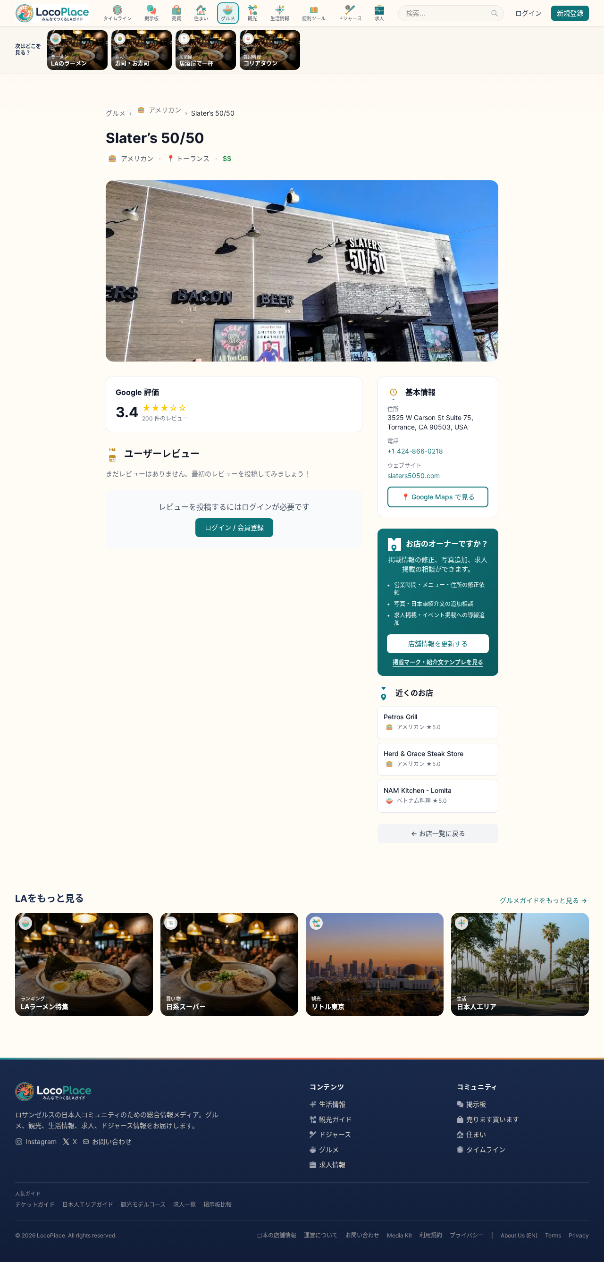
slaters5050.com (413, 475)
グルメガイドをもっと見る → (543, 900)
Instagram (41, 1141)
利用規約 (430, 1235)
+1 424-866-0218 (415, 451)
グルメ (116, 113)
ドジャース (335, 1134)
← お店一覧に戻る (438, 833)
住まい (476, 1134)
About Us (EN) (519, 1235)
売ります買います (492, 1119)
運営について (321, 1235)
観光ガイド (335, 1119)
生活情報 (332, 1104)
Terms (553, 1235)
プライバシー (467, 1235)
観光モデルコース (143, 1204)
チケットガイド (35, 1204)
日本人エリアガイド (87, 1204)
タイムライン (485, 1149)
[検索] (494, 13)
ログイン (528, 13)
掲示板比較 (217, 1204)
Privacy (579, 1235)
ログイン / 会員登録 (234, 527)
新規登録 (570, 13)
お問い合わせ (112, 1141)
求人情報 (332, 1165)
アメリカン (165, 110)
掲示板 (476, 1104)
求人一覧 (184, 1204)
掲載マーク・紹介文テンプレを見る (438, 662)
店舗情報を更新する (438, 643)
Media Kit (399, 1235)
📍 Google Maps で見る (438, 497)
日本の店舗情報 (276, 1235)
